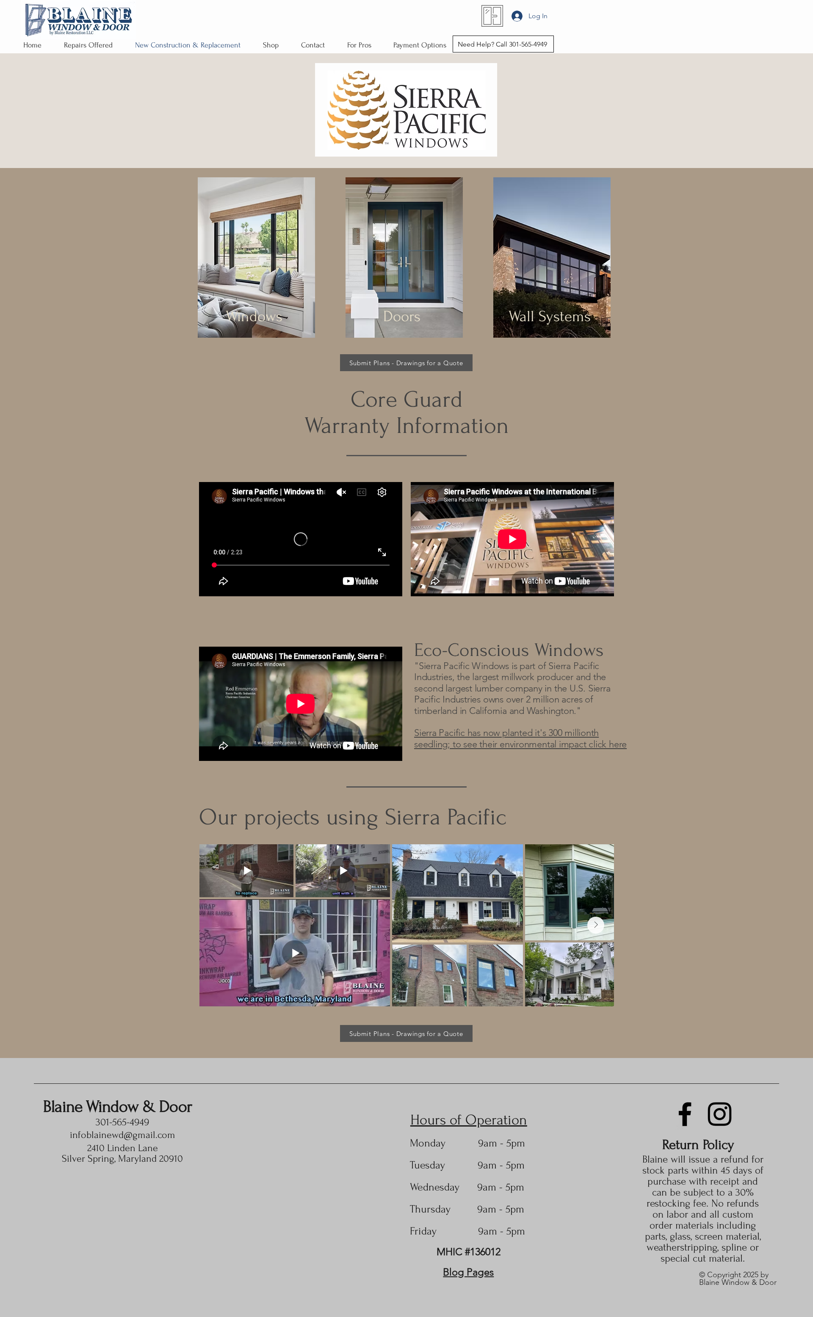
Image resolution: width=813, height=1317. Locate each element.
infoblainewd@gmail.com (122, 1135)
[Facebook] (685, 1114)
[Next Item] (595, 925)
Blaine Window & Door (117, 1106)
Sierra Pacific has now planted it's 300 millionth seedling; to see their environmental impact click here (520, 738)
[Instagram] (720, 1114)
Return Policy (698, 1144)
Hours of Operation (468, 1120)
